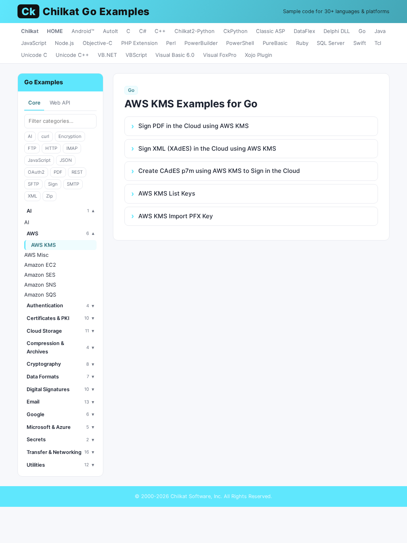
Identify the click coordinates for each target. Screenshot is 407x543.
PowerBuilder (201, 43)
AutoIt (110, 31)
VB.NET (107, 55)
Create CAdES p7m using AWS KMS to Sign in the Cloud (219, 171)
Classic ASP (270, 31)
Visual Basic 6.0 (174, 55)
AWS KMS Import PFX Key (175, 216)
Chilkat (30, 31)
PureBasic (275, 43)
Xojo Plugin (258, 55)
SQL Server (331, 43)
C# (142, 31)
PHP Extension (139, 43)
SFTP (33, 184)
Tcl (377, 43)
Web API (60, 102)
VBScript (136, 55)
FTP (32, 148)
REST (77, 172)
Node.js (64, 43)
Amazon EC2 (40, 265)
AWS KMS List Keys (166, 193)
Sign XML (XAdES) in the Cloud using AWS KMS (207, 148)
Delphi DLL (337, 31)
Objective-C (97, 43)
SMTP (73, 184)
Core (34, 102)
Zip (49, 196)
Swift (359, 43)
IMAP (72, 148)
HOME (55, 31)
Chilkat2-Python (194, 31)
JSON (66, 160)
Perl (171, 43)
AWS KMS (43, 245)
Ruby (302, 43)
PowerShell (240, 43)
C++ (160, 31)
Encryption (69, 136)
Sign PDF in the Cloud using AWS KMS (193, 126)
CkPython (235, 31)
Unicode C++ (72, 55)
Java (380, 31)
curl (45, 136)
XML (32, 196)
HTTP (51, 148)
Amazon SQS (40, 294)
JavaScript (34, 43)
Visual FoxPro (219, 55)
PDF (58, 172)
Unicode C (34, 55)
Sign (53, 184)
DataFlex (304, 31)
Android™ (83, 31)
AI (30, 136)
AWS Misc (36, 255)
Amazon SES (39, 275)
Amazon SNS (40, 284)
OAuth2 (36, 172)
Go (362, 31)
